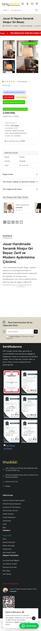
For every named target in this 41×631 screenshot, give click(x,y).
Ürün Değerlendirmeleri (12, 189)
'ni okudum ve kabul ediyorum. (20, 337)
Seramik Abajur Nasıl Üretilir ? (14, 102)
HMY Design (15, 125)
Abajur (16, 26)
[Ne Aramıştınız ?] (36, 10)
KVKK (16, 622)
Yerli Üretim (8, 97)
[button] (8, 41)
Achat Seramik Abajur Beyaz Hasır (23, 205)
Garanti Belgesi (21, 97)
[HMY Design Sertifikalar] (29, 382)
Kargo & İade (8, 174)
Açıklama (7, 235)
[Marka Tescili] (12, 382)
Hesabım (6, 530)
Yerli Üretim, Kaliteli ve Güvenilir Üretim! (19, 182)
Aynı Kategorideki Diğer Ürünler (15, 197)
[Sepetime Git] (37, 3)
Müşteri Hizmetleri (11, 555)
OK (34, 618)
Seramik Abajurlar (26, 26)
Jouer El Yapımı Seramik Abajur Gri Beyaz (24, 589)
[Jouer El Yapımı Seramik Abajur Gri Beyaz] (5, 590)
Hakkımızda (8, 495)
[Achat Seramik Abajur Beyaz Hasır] (9, 208)
